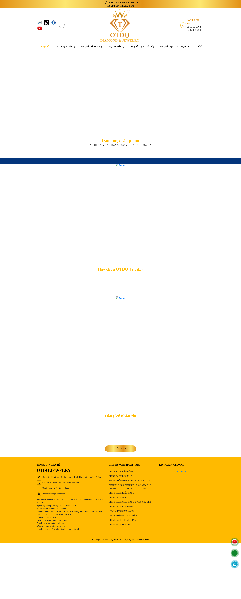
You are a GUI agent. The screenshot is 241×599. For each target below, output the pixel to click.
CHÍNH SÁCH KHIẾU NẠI (121, 506)
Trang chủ (44, 46)
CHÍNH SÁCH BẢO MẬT (120, 476)
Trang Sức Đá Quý (116, 46)
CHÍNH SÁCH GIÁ (117, 497)
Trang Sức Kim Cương (91, 46)
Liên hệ (198, 46)
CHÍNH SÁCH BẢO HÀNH (121, 471)
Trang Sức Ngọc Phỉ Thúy (141, 46)
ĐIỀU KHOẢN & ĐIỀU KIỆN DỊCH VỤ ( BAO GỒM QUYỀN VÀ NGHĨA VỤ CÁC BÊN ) (130, 486)
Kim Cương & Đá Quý (64, 46)
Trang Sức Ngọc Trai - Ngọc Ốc (174, 46)
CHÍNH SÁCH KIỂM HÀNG (121, 493)
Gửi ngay (120, 448)
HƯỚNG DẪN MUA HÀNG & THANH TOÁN (129, 480)
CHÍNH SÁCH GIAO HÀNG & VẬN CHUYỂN (130, 502)
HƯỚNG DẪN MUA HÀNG (121, 511)
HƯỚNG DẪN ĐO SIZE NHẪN (123, 515)
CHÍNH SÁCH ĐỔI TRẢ (120, 524)
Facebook (181, 471)
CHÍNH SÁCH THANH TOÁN (122, 520)
